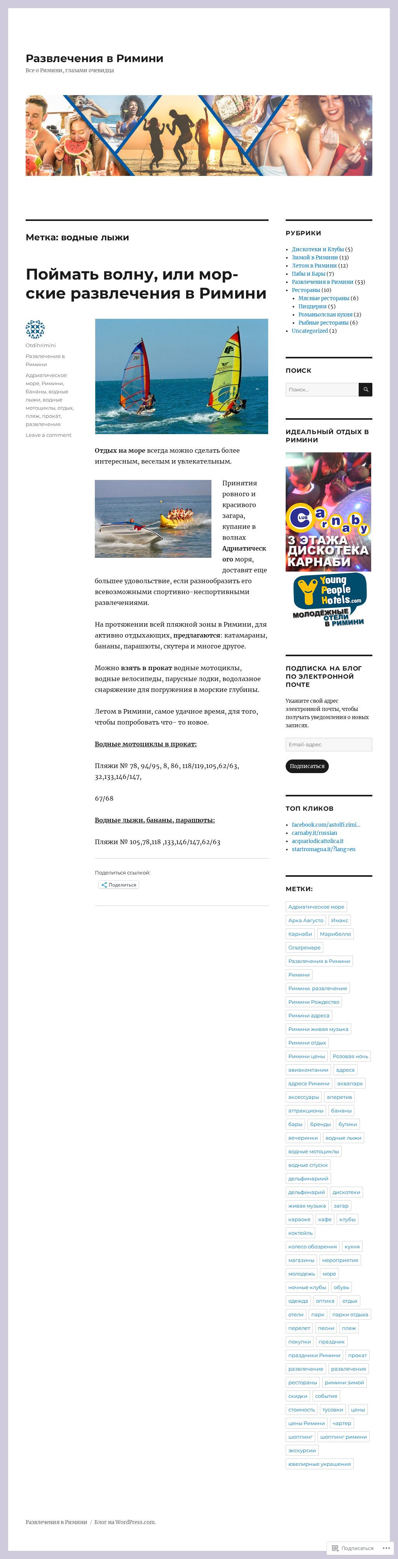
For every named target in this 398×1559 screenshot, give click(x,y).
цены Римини (306, 1423)
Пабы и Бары (308, 274)
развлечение (305, 1369)
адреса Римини (309, 1083)
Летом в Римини (314, 265)
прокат (51, 416)
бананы (36, 391)
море (329, 1273)
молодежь (301, 1273)
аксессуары (303, 1097)
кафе (325, 1219)
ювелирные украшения (319, 1464)
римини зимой (344, 1382)
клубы (347, 1219)
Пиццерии (312, 306)
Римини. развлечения (317, 988)
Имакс (339, 920)
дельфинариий (308, 1178)
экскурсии (302, 1450)
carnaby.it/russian (314, 833)
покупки (299, 1341)
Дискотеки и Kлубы (318, 249)
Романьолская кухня (325, 314)
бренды (320, 1124)
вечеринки (303, 1138)
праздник (332, 1341)
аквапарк (350, 1083)
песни (326, 1328)
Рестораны (306, 290)
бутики (348, 1124)
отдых (65, 408)
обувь (341, 1287)
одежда (298, 1301)
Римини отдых (307, 1042)
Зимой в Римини (315, 257)
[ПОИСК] (365, 389)
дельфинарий (306, 1192)
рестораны (302, 1382)
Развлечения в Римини (95, 58)
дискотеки (346, 1192)
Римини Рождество (313, 1002)
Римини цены (306, 1056)
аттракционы (305, 1110)
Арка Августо (305, 920)
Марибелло (335, 934)
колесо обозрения (312, 1246)
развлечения (43, 424)
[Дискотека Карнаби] (329, 512)
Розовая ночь (350, 1056)
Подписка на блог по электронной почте (324, 676)
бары (295, 1124)
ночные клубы (307, 1287)
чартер (342, 1423)
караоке (299, 1219)
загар (341, 1206)
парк (318, 1314)
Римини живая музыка (318, 1029)
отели (296, 1314)
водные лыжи (343, 1138)
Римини (52, 383)
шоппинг (300, 1437)
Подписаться (307, 766)
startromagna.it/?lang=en (324, 849)
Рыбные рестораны (323, 323)
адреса (345, 1070)
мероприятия (340, 1260)
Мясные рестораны (323, 298)
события (326, 1396)
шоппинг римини (343, 1437)
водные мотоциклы (313, 1151)
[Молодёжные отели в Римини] (329, 602)
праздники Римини (314, 1355)
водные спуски (308, 1165)
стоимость (301, 1409)
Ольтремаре (304, 947)
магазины (301, 1260)
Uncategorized (310, 331)
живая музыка (307, 1206)
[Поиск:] (322, 389)
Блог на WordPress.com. (125, 1522)
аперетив (339, 1097)
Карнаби (300, 934)
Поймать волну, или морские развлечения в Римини (146, 283)
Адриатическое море (316, 907)
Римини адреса (309, 1015)
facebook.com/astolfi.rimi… (326, 825)
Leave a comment (49, 435)
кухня (352, 1246)
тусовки (333, 1409)
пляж (33, 416)
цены (358, 1409)
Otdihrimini (41, 345)
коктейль (300, 1233)
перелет (299, 1328)
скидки (297, 1396)
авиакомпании (308, 1070)
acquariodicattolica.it (318, 841)
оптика (325, 1301)
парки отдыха (350, 1314)
